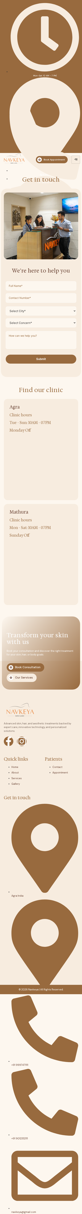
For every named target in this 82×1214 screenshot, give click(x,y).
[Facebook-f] (8, 741)
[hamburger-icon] (76, 160)
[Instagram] (22, 741)
